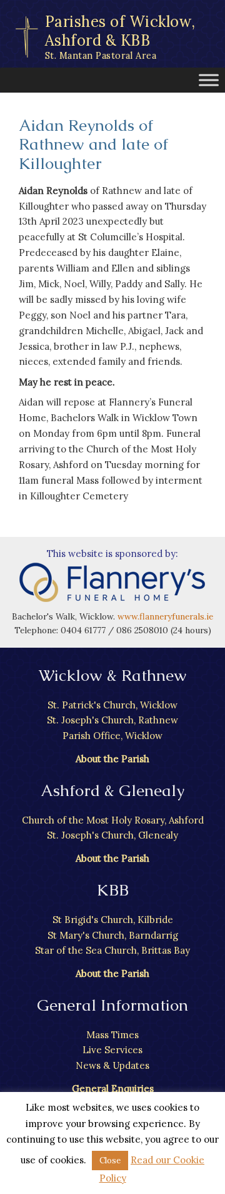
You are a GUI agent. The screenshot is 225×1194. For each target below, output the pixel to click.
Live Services (112, 1050)
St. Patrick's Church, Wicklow (113, 705)
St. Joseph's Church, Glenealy (112, 835)
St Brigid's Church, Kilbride (112, 920)
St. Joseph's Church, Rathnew (112, 720)
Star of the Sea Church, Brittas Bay (112, 950)
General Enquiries (113, 1088)
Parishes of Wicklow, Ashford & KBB (120, 36)
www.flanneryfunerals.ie (165, 616)
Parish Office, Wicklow (112, 736)
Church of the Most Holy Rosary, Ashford (113, 820)
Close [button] (110, 1160)
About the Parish (112, 759)
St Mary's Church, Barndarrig (113, 935)
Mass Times (112, 1035)
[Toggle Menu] (209, 80)
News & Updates (112, 1065)
